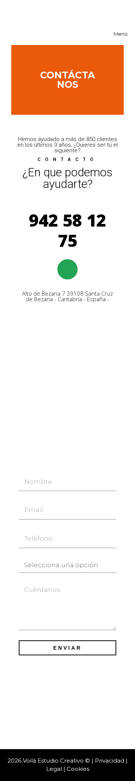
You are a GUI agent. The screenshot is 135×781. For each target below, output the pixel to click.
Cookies (78, 768)
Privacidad (109, 760)
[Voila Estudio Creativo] (60, 11)
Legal (54, 768)
